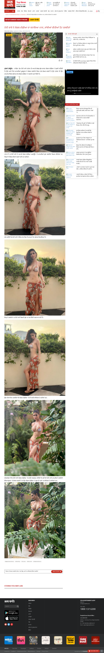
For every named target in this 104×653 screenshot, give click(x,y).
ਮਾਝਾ (33, 11)
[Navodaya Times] (8, 640)
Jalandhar (54, 648)
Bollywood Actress (37, 561)
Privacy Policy (45, 651)
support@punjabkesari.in (88, 625)
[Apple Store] (15, 618)
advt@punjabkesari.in (85, 603)
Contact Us (6, 651)
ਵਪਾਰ (52, 11)
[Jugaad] (46, 640)
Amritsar (46, 648)
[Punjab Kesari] (83, 640)
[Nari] (21, 640)
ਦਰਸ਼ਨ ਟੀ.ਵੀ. (71, 11)
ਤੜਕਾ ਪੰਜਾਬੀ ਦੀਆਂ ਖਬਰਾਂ (72, 104)
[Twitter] (8, 624)
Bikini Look (29, 561)
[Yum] (33, 640)
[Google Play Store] (15, 612)
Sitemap (38, 651)
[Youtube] (5, 624)
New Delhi (14, 648)
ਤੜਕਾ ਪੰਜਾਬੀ (43, 11)
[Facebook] (12, 624)
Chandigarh (23, 648)
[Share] (59, 60)
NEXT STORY (56, 571)
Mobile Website (31, 651)
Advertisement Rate (21, 651)
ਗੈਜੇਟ (65, 11)
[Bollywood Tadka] (70, 640)
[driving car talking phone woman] (53, 7)
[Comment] (62, 60)
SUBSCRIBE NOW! (94, 651)
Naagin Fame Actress (9, 561)
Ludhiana (32, 648)
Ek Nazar (69, 72)
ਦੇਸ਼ (22, 11)
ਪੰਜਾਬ (18, 11)
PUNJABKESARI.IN (87, 651)
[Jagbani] (11, 602)
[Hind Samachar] (95, 640)
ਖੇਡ (49, 11)
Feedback (13, 651)
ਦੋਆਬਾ (29, 11)
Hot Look (23, 561)
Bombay (39, 648)
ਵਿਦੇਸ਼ (25, 11)
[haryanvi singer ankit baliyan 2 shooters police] (71, 8)
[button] (83, 34)
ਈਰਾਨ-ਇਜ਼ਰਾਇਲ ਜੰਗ (81, 11)
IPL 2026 (90, 11)
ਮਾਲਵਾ (37, 11)
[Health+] (58, 640)
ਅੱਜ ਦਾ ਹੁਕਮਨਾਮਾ (59, 11)
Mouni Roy (18, 561)
